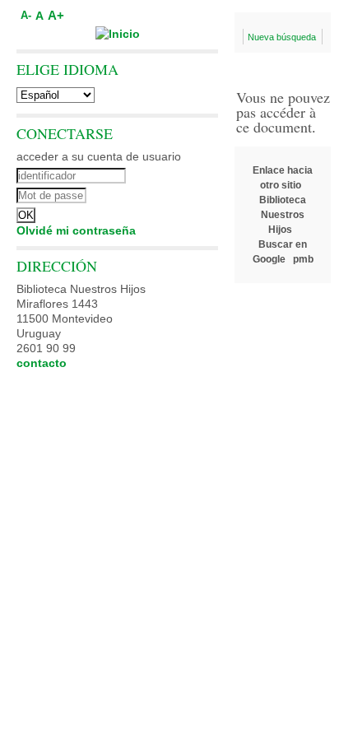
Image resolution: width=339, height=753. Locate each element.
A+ (56, 15)
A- (26, 15)
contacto (41, 363)
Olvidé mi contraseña (76, 230)
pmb (303, 259)
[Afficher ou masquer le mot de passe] (162, 193)
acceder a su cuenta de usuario (98, 156)
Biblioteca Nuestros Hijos (282, 214)
